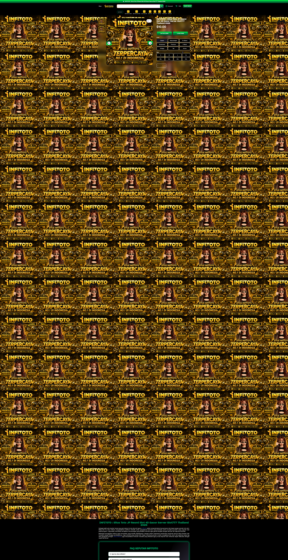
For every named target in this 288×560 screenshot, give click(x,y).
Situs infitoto (118, 536)
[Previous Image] (109, 43)
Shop (100, 6)
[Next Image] (150, 43)
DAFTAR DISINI (164, 33)
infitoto (144, 528)
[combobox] (138, 6)
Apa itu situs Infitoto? (118, 554)
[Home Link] (109, 6)
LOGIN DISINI (180, 33)
